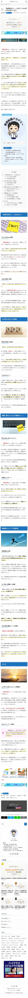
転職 (7, 797)
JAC (9, 936)
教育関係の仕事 (10, 195)
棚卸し (3, 953)
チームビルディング (12, 940)
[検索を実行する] (25, 824)
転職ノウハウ (9, 12)
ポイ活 (8, 942)
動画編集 (13, 949)
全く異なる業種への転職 (12, 196)
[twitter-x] (10, 854)
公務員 (20, 947)
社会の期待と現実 (11, 178)
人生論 (5, 924)
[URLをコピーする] (24, 817)
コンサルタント (17, 938)
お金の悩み (6, 918)
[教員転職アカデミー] (14, 1)
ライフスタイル (4, 945)
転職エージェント (13, 797)
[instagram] (13, 854)
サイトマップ (18, 988)
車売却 (16, 955)
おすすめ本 (10, 938)
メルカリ (22, 942)
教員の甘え (20, 795)
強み (23, 949)
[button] (4, 817)
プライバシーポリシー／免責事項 (14, 990)
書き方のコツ (19, 951)
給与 (2, 955)
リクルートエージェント (13, 945)
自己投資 (11, 955)
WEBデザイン (4, 938)
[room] (15, 854)
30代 (7, 795)
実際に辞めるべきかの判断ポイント (13, 187)
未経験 (24, 795)
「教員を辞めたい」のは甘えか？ (12, 174)
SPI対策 (18, 936)
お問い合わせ (12, 988)
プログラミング (21, 940)
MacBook (13, 936)
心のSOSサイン (10, 184)
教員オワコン (9, 951)
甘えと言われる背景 (11, 176)
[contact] (17, 854)
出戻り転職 (4, 949)
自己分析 (3, 797)
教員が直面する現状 (11, 182)
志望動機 (3, 951)
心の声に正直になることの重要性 (14, 203)
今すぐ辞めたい (13, 795)
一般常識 (21, 945)
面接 (10, 958)
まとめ (6, 201)
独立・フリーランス (16, 953)
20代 (4, 795)
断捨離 (14, 951)
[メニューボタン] (1, 1)
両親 (25, 945)
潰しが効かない (8, 953)
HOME (8, 988)
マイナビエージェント (15, 942)
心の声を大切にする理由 (10, 181)
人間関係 (8, 947)
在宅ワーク (18, 949)
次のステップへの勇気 (12, 204)
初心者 (8, 949)
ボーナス (3, 942)
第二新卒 (23, 953)
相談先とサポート (11, 190)
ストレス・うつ (4, 940)
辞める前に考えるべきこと (13, 188)
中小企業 (3, 947)
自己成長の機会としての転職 (13, 198)
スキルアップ (7, 921)
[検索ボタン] (26, 1)
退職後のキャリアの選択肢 (11, 193)
